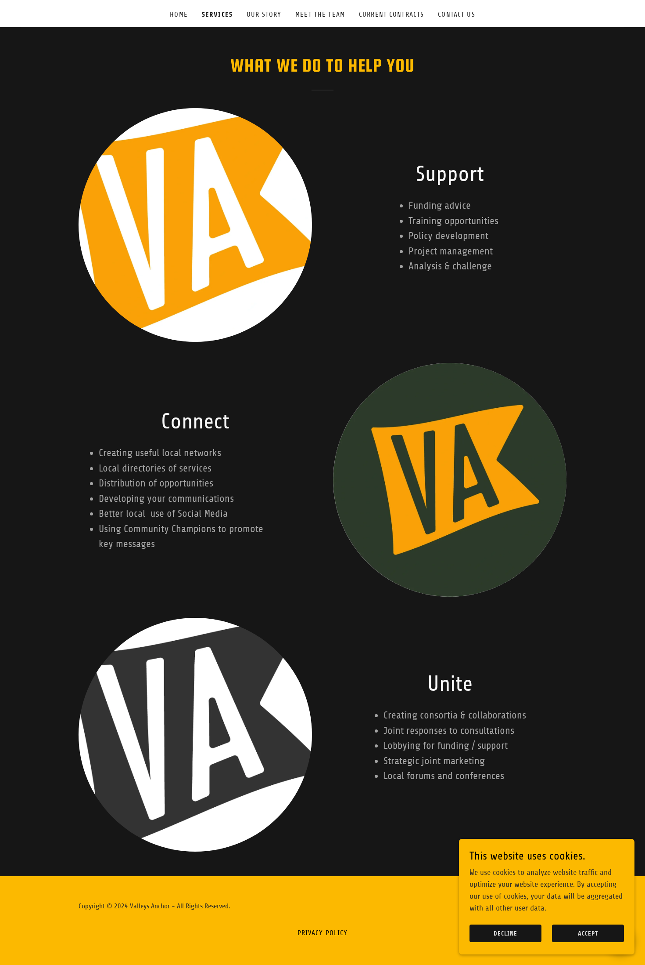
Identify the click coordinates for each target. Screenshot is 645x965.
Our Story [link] (264, 14)
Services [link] (217, 14)
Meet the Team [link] (320, 14)
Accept (588, 933)
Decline (505, 933)
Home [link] (179, 14)
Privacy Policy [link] (322, 933)
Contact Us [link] (456, 14)
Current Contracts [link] (391, 14)
